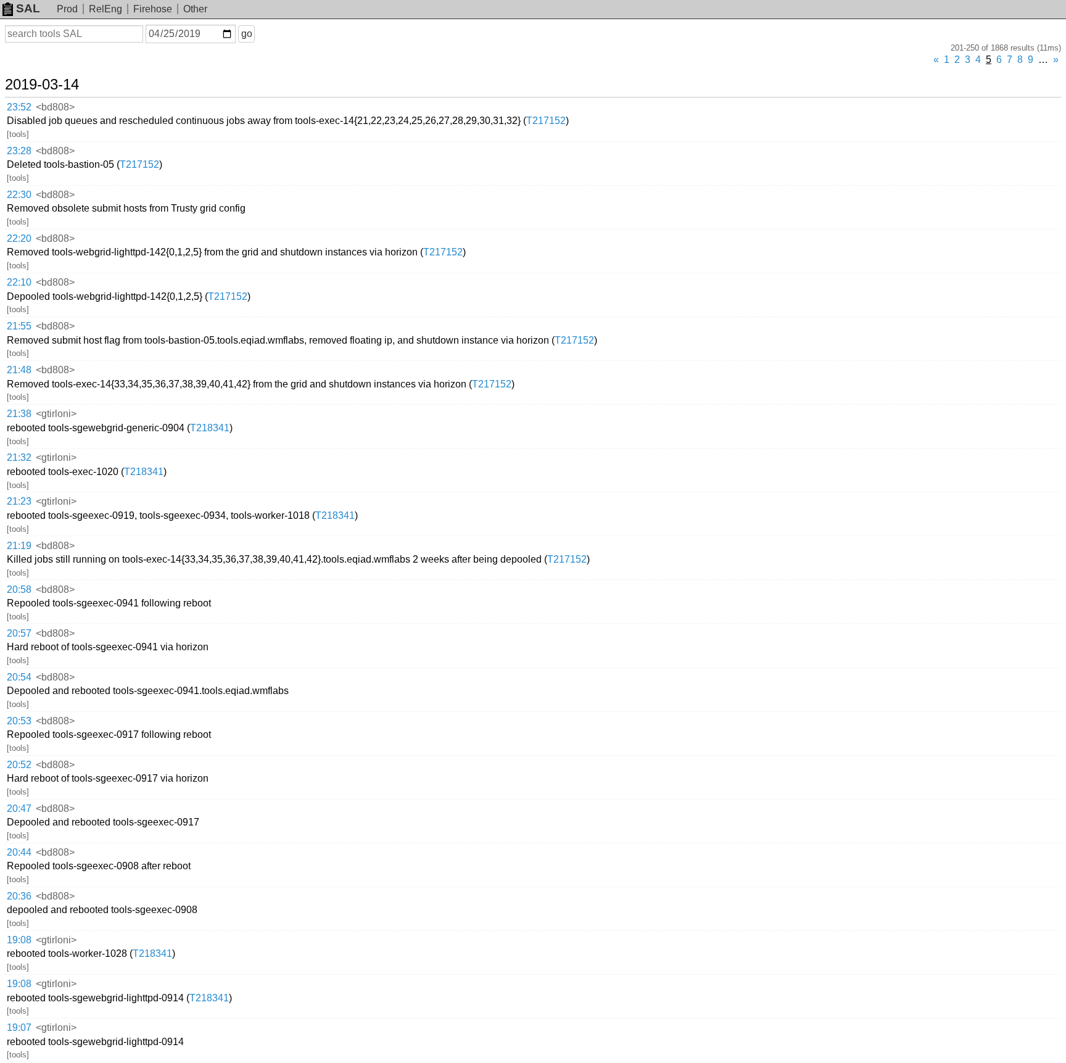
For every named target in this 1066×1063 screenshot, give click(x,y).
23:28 (19, 151)
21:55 (19, 326)
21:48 (19, 370)
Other (195, 9)
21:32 (19, 457)
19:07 (19, 1027)
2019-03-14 (42, 84)
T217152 (546, 120)
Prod (67, 9)
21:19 (19, 545)
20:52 (19, 764)
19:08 (19, 940)
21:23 (19, 501)
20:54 (19, 677)
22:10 (19, 282)
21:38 (19, 413)
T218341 (209, 428)
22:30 (19, 194)
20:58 (19, 589)
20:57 (19, 633)
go (246, 33)
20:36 (19, 896)
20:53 (19, 721)
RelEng (105, 9)
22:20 (19, 238)
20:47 (19, 808)
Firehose (152, 9)
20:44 (19, 852)
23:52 (19, 107)
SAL (28, 8)
